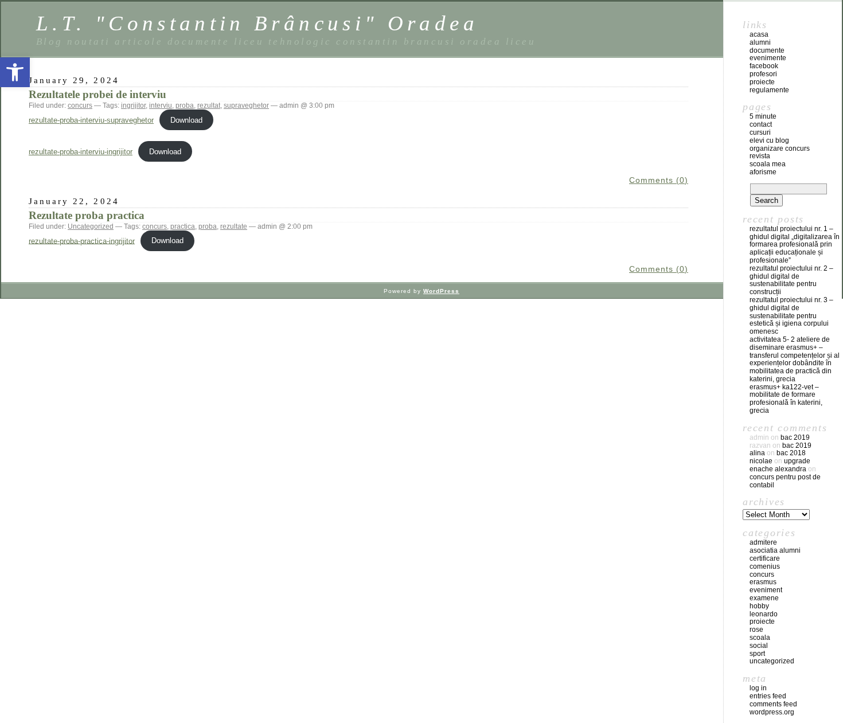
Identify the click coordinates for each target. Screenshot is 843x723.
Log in (758, 688)
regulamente (769, 90)
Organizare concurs (780, 148)
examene (764, 598)
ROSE (756, 630)
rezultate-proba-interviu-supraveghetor (91, 120)
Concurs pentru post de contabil (785, 481)
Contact (761, 124)
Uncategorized (91, 226)
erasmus (763, 582)
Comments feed (773, 704)
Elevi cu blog (769, 140)
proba (184, 105)
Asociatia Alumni (775, 550)
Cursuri (760, 132)
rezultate (233, 226)
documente (767, 50)
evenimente (768, 58)
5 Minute (763, 116)
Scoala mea (768, 164)
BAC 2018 (791, 453)
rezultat (208, 105)
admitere (763, 542)
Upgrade (797, 461)
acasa (759, 34)
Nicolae (761, 461)
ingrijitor (133, 105)
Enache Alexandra (778, 469)
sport (757, 654)
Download (186, 120)
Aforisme (763, 172)
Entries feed (768, 696)
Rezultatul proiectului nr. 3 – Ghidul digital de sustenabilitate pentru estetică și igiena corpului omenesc (791, 315)
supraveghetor (246, 105)
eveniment (766, 590)
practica (182, 226)
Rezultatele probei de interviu (97, 94)
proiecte (762, 82)
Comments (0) (658, 180)
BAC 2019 (795, 437)
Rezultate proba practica (87, 215)
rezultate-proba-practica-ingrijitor (82, 240)
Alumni (760, 42)
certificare (765, 558)
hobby (759, 606)
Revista (760, 156)
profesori (763, 74)
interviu (160, 105)
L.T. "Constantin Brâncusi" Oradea (257, 23)
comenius (765, 566)
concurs (80, 105)
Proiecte (762, 622)
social (759, 646)
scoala (760, 638)
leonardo (764, 614)
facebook (764, 66)
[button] (15, 72)
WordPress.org (772, 712)
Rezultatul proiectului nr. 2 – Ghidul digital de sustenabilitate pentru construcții (791, 280)
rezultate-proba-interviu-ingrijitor (80, 151)
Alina (757, 453)
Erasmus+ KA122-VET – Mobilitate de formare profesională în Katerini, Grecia (786, 399)
